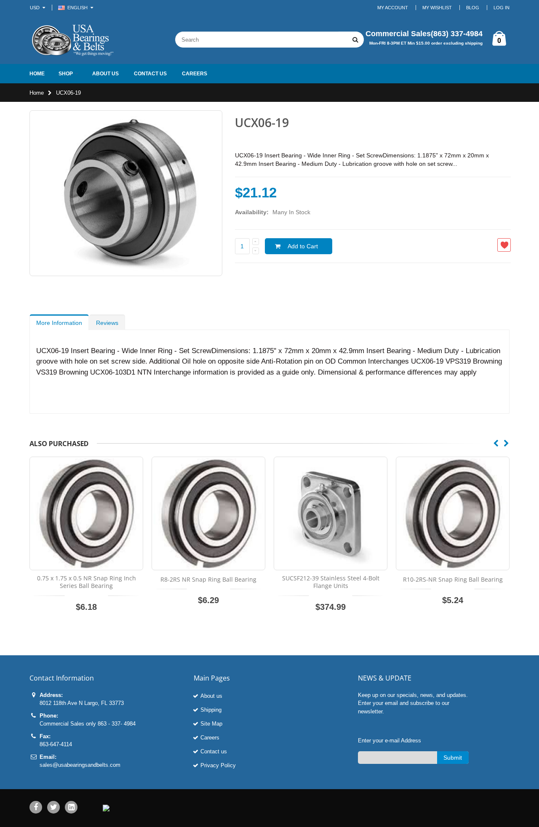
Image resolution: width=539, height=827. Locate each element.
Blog (472, 7)
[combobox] (257, 40)
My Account (392, 7)
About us (211, 696)
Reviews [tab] (107, 322)
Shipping (210, 710)
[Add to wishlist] (504, 245)
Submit (452, 757)
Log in (502, 7)
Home (36, 93)
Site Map (211, 724)
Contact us (213, 751)
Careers (209, 737)
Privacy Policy (218, 765)
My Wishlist (437, 7)
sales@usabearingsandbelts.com (80, 765)
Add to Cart (303, 246)
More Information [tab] (59, 322)
